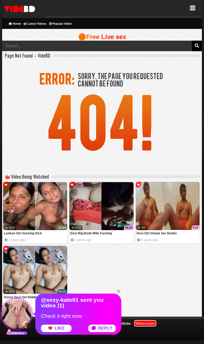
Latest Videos (36, 23)
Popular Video (62, 23)
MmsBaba (123, 323)
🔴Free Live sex (102, 36)
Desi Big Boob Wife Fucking (91, 233)
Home (16, 23)
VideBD (24, 8)
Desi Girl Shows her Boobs (157, 233)
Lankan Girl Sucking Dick (23, 233)
